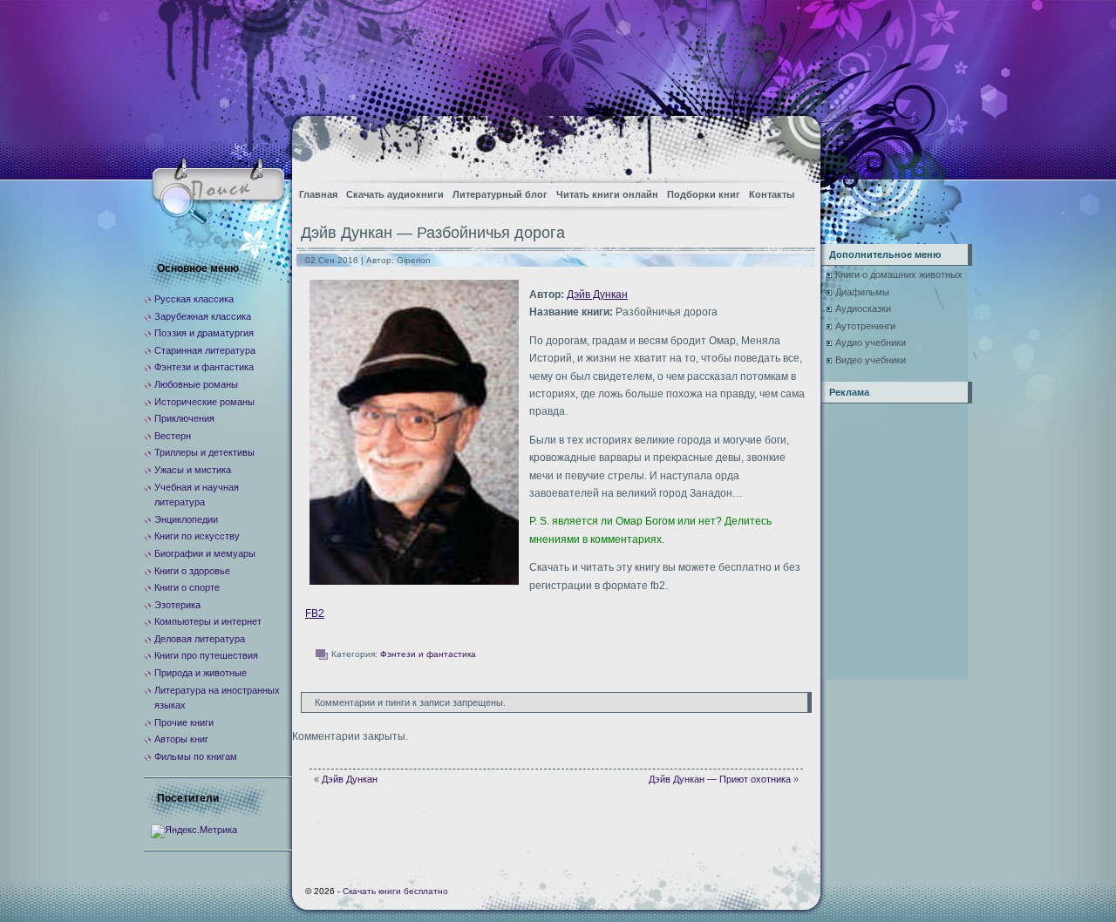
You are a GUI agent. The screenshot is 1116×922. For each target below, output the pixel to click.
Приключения (184, 418)
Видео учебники (870, 360)
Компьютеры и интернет (208, 621)
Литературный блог (500, 194)
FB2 (314, 613)
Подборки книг (703, 194)
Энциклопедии (186, 519)
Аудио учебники (870, 342)
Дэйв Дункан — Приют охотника (720, 779)
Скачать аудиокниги (395, 194)
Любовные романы (196, 384)
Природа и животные (200, 673)
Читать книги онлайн (607, 194)
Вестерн (172, 435)
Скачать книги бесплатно (395, 891)
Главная (318, 194)
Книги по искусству (197, 536)
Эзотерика (177, 605)
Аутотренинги (865, 326)
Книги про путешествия (206, 655)
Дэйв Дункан (597, 294)
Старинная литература (204, 350)
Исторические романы (204, 402)
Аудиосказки (863, 308)
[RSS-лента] (792, 144)
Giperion (414, 260)
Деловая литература (199, 639)
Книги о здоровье (192, 571)
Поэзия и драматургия (204, 333)
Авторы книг (181, 739)
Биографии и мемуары (204, 553)
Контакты (771, 194)
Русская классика (194, 299)
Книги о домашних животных (899, 274)
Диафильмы (862, 292)
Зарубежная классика (202, 316)
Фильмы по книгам (195, 756)
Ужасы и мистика (192, 469)
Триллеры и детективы (204, 452)
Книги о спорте (187, 587)
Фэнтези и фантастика (428, 654)
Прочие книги (184, 722)
